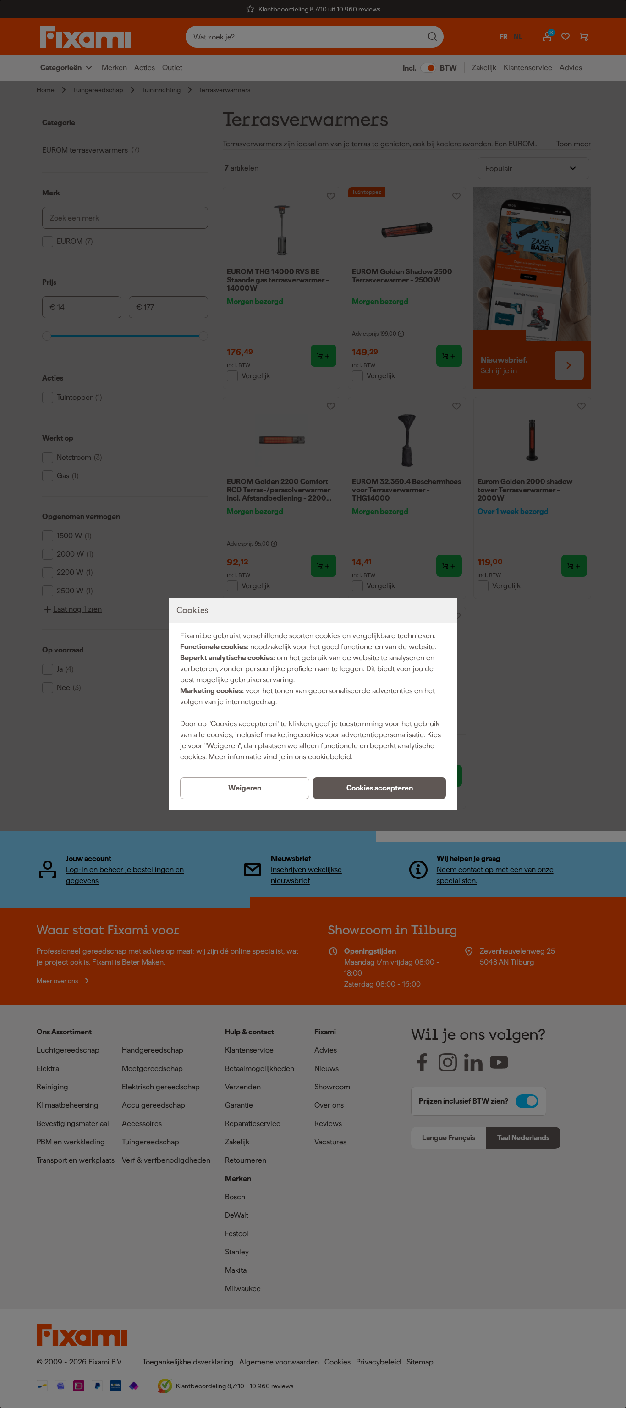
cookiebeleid (329, 757)
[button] (379, 788)
